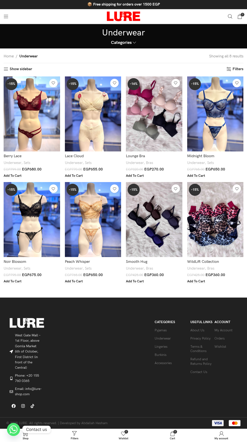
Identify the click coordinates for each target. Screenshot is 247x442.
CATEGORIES (165, 322)
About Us (197, 330)
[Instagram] (23, 406)
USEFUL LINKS (201, 322)
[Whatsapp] (13, 429)
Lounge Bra (135, 156)
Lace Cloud (74, 156)
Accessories (163, 363)
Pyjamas (161, 330)
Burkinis (160, 355)
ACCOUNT (222, 322)
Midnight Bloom (200, 156)
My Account (223, 330)
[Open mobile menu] (6, 16)
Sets (27, 163)
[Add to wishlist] (53, 83)
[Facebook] (14, 406)
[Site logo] (123, 16)
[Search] (230, 16)
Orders (219, 338)
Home (9, 56)
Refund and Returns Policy (201, 361)
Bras (149, 163)
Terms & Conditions (198, 349)
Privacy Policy (200, 338)
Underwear (12, 163)
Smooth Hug (136, 261)
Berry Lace (12, 156)
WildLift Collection (203, 261)
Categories (121, 43)
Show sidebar (21, 69)
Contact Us (198, 372)
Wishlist (220, 347)
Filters (238, 69)
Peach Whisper (77, 261)
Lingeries (161, 347)
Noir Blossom (15, 261)
